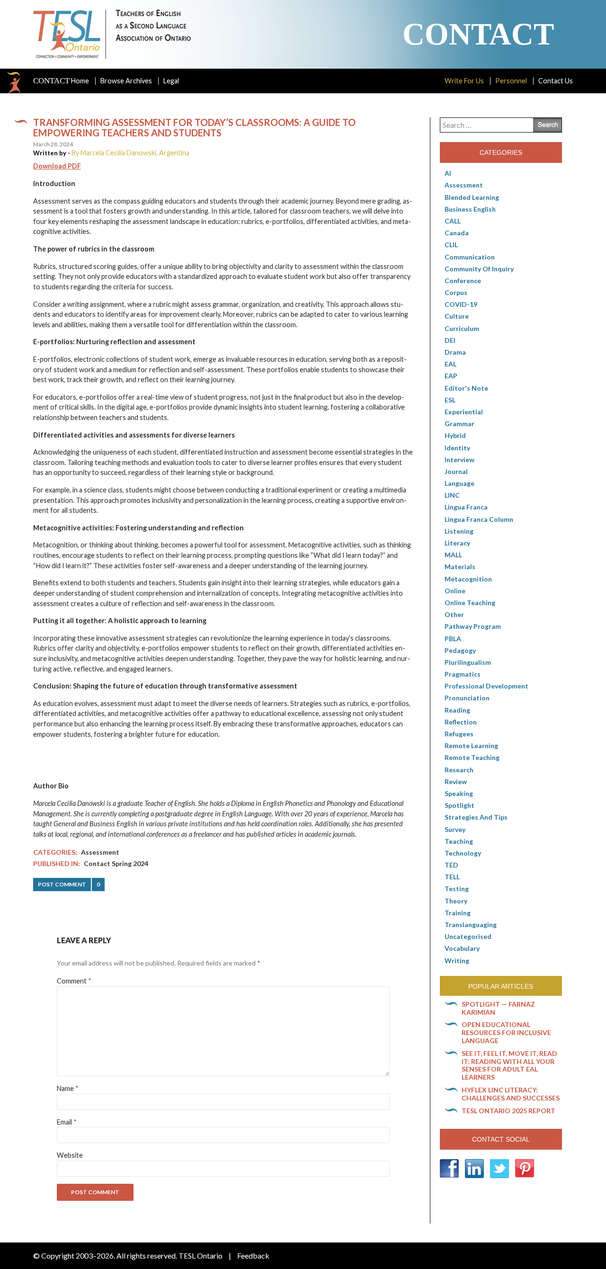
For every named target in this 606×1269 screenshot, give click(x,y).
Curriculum (462, 328)
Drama (455, 352)
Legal (171, 81)
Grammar (459, 424)
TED (451, 865)
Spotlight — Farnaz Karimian (498, 1008)
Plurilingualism (468, 662)
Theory (456, 901)
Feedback (253, 1255)
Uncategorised (468, 936)
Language (459, 483)
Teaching (459, 841)
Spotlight (459, 805)
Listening (459, 531)
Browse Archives (126, 81)
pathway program (473, 626)
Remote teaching (472, 757)
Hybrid (455, 435)
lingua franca (466, 507)
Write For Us (464, 81)
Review (456, 781)
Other (454, 614)
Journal (456, 471)
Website (70, 1155)
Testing (457, 889)
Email (67, 1122)
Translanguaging (471, 924)
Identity (457, 448)
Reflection (461, 722)
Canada (457, 233)
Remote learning (471, 746)
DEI (450, 340)
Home (61, 81)
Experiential (464, 412)
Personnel (511, 81)
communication (470, 257)
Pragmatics (463, 674)
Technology (463, 853)
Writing (457, 960)
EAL (450, 364)
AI (448, 173)
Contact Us (555, 81)
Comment (74, 981)
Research (459, 770)
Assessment (100, 852)
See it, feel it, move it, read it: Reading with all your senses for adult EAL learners (509, 1065)
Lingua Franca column (479, 519)
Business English (470, 209)
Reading (457, 710)
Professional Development (486, 686)
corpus (456, 292)
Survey (455, 829)
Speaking (459, 793)
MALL (453, 555)
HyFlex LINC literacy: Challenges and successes (511, 1094)
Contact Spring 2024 (116, 863)
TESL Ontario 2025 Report (508, 1111)
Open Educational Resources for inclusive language (506, 1032)
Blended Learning (472, 197)
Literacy (457, 543)
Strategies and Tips (476, 817)
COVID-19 (461, 304)
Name (68, 1088)
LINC (452, 495)
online (455, 591)
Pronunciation (467, 698)
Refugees (459, 734)
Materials (460, 567)
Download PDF (57, 166)
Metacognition (468, 579)
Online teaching (470, 603)
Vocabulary (462, 948)
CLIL (451, 245)
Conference (463, 281)
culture (457, 316)
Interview (459, 460)
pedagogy (460, 650)
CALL (453, 221)
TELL (452, 877)
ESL (450, 400)
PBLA (453, 638)
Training (458, 913)
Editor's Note (466, 388)
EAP (451, 376)
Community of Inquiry (479, 269)
